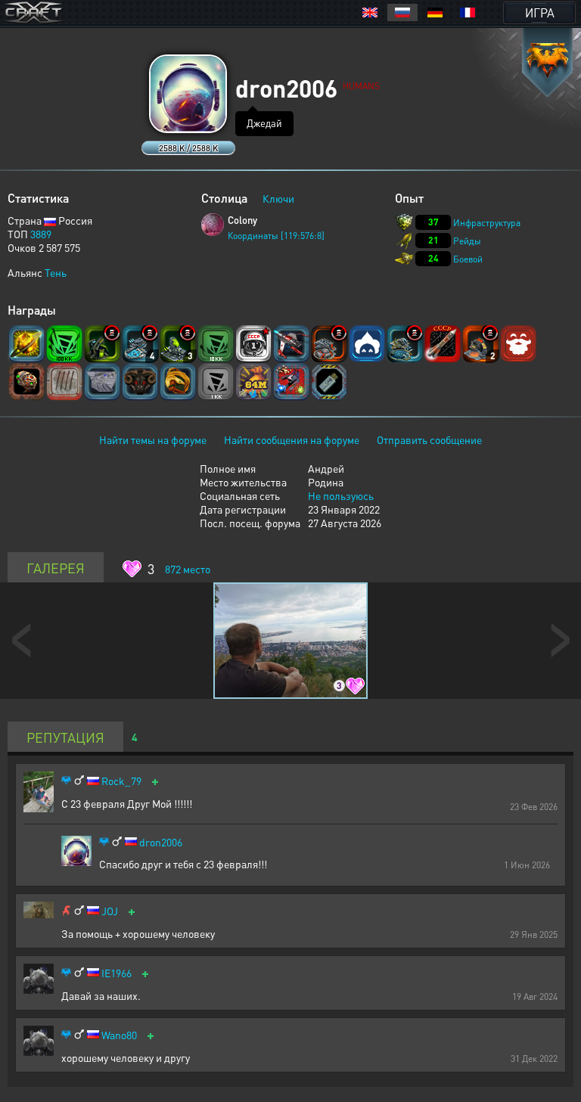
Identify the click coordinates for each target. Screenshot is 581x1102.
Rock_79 (121, 781)
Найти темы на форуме (153, 439)
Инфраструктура (486, 222)
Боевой (468, 259)
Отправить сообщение (429, 439)
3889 (40, 234)
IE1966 (116, 973)
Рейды (467, 241)
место (187, 569)
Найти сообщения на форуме (291, 439)
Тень (56, 272)
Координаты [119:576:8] (276, 235)
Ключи (278, 198)
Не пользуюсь (341, 495)
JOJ (109, 911)
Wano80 (119, 1035)
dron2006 (160, 842)
